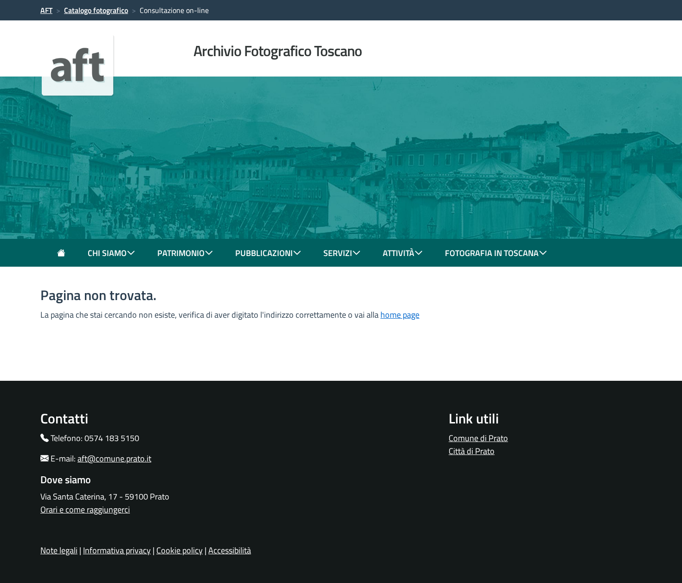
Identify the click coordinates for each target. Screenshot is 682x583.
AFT (46, 10)
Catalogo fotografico (96, 10)
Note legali (58, 550)
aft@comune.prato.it (114, 458)
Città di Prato (472, 451)
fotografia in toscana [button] (492, 253)
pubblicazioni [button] (264, 253)
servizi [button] (337, 253)
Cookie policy (179, 550)
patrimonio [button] (181, 253)
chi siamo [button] (107, 253)
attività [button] (398, 253)
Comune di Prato (478, 438)
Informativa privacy (117, 550)
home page (399, 314)
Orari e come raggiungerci (85, 509)
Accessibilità (229, 550)
